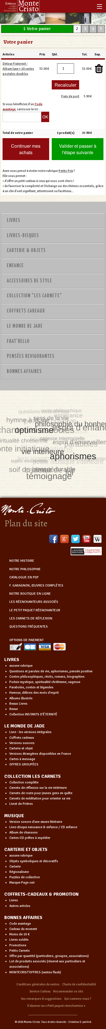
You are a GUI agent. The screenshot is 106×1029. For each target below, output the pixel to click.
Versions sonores (21, 743)
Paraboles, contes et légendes (31, 687)
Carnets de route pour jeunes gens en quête (40, 793)
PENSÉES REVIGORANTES (31, 356)
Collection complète (23, 782)
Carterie (15, 866)
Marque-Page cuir (22, 882)
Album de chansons (23, 832)
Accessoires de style (29, 281)
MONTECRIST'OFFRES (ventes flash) (35, 972)
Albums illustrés (21, 698)
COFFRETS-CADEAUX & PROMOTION (41, 894)
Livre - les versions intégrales (30, 732)
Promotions (17, 945)
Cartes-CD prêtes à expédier (29, 838)
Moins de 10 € (19, 934)
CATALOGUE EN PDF (24, 577)
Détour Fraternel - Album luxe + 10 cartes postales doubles (18, 69)
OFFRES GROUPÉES (23, 764)
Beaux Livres (18, 704)
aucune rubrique (21, 666)
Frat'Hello (18, 341)
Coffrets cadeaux (21, 738)
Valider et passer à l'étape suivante (77, 149)
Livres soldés (19, 940)
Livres (13, 220)
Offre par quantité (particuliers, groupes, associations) (49, 956)
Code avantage (20, 924)
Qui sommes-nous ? (77, 999)
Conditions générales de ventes (38, 984)
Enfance (15, 265)
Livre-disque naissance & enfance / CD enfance (43, 827)
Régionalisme (19, 872)
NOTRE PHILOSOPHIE (25, 569)
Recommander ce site (68, 991)
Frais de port (70, 96)
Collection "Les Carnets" (34, 295)
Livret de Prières (21, 804)
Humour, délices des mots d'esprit (34, 693)
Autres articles (19, 906)
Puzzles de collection (24, 877)
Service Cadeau (40, 991)
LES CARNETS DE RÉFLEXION (30, 618)
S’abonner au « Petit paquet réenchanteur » (56, 1006)
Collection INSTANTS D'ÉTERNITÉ (33, 714)
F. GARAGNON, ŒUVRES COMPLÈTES (36, 585)
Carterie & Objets (26, 250)
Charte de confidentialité (79, 984)
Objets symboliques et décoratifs (33, 861)
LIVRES (11, 659)
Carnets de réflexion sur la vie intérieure (38, 788)
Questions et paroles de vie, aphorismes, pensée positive (50, 671)
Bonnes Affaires (24, 371)
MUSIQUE (14, 816)
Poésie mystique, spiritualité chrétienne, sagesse (44, 682)
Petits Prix (66, 171)
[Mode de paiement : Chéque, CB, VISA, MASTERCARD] (37, 646)
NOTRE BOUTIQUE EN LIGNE (30, 594)
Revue (13, 709)
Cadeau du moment (23, 929)
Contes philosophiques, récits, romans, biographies (47, 677)
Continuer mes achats (25, 149)
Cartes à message (22, 759)
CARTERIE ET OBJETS (25, 849)
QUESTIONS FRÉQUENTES (28, 626)
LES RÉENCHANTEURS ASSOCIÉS (33, 602)
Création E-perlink (79, 1022)
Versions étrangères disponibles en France (40, 754)
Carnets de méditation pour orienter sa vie (39, 798)
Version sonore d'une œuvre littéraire (35, 822)
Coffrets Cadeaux (26, 311)
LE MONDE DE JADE (24, 726)
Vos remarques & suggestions (41, 999)
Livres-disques (23, 235)
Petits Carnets (19, 951)
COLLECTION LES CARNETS (32, 776)
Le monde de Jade (25, 326)
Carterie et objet (21, 748)
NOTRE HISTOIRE (21, 561)
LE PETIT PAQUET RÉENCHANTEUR (34, 610)
